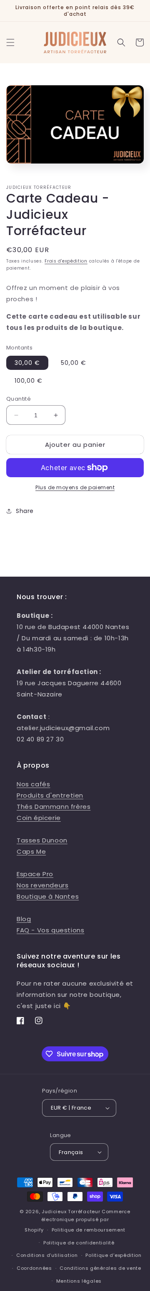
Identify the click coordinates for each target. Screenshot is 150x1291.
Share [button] (25, 511)
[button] (10, 42)
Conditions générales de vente (100, 1268)
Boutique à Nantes (48, 896)
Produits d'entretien (50, 795)
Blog (24, 918)
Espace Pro (35, 874)
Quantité (18, 399)
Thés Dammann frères (53, 806)
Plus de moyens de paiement (75, 487)
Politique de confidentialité (79, 1242)
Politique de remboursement (88, 1230)
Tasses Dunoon (42, 840)
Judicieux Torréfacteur (71, 1211)
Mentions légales (79, 1281)
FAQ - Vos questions (50, 930)
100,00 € (28, 381)
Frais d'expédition (66, 261)
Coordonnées (34, 1268)
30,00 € (27, 363)
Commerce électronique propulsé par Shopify (77, 1220)
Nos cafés (33, 784)
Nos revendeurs (42, 885)
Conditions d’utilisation (47, 1255)
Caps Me (31, 851)
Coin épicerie (39, 817)
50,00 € (73, 363)
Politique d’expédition (113, 1255)
